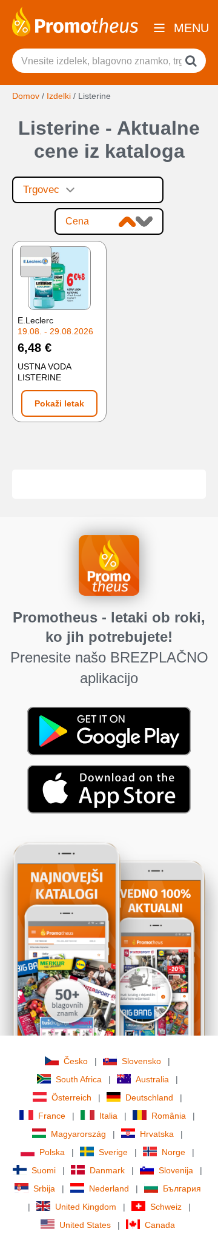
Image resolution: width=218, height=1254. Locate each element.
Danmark (107, 1170)
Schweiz (166, 1207)
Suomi (43, 1170)
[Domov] (75, 20)
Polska (52, 1152)
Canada (160, 1225)
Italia (108, 1116)
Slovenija (176, 1170)
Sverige (113, 1152)
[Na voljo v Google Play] (109, 730)
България (182, 1188)
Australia (152, 1079)
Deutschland (149, 1097)
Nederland (109, 1188)
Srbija (44, 1188)
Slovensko (141, 1061)
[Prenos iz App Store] (109, 789)
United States (85, 1225)
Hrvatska (157, 1134)
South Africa (79, 1079)
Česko (76, 1061)
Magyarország (78, 1134)
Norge (173, 1152)
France (51, 1116)
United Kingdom (85, 1207)
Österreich (71, 1097)
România (168, 1116)
